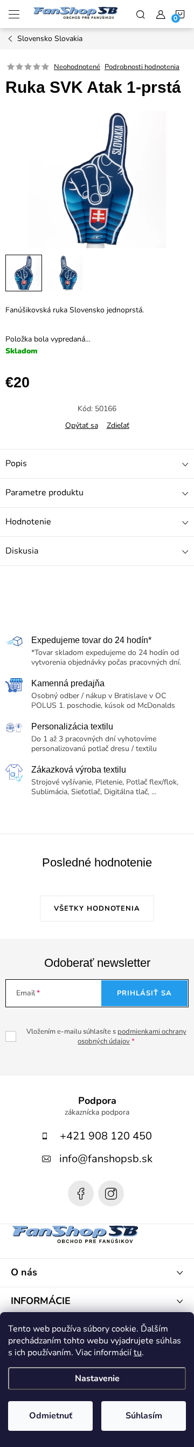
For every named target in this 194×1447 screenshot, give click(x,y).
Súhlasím (144, 1416)
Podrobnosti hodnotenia (142, 67)
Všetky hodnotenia (97, 908)
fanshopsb (111, 1193)
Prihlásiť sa (144, 993)
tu (138, 1353)
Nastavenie (97, 1378)
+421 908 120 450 (106, 1136)
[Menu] (14, 14)
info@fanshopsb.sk (106, 1158)
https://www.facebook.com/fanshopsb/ (81, 1193)
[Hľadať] (140, 14)
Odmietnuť (50, 1416)
